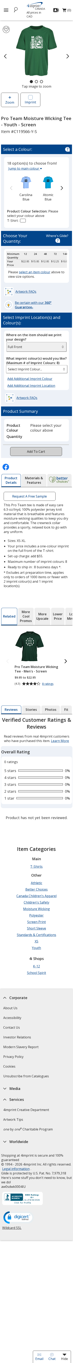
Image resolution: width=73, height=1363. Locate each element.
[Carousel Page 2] (36, 81)
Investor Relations (17, 1038)
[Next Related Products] (66, 661)
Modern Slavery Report (21, 1048)
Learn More (60, 741)
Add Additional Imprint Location (31, 385)
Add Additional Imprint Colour (30, 378)
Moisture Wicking (36, 909)
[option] (25, 188)
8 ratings (48, 684)
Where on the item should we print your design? (34, 337)
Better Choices (36, 889)
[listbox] (36, 369)
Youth (36, 948)
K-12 (36, 966)
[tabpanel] (36, 769)
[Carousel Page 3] (41, 81)
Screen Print (36, 922)
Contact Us (11, 1027)
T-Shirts (36, 866)
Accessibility (12, 1018)
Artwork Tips (13, 1119)
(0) (66, 11)
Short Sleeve (36, 928)
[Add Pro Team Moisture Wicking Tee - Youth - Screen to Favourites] (6, 29)
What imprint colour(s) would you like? (36, 360)
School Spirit (36, 973)
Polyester (36, 915)
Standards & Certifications (36, 935)
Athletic (36, 883)
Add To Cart (36, 451)
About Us (10, 1008)
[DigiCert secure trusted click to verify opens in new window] (18, 1218)
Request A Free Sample (29, 496)
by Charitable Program (28, 1129)
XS (36, 941)
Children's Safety (36, 902)
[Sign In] (56, 10)
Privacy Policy (13, 1058)
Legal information (15, 1169)
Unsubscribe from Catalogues (26, 1077)
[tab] (11, 480)
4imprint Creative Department (26, 1110)
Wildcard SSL (11, 1229)
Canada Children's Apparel (36, 896)
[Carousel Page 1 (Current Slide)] (31, 81)
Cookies (9, 1067)
